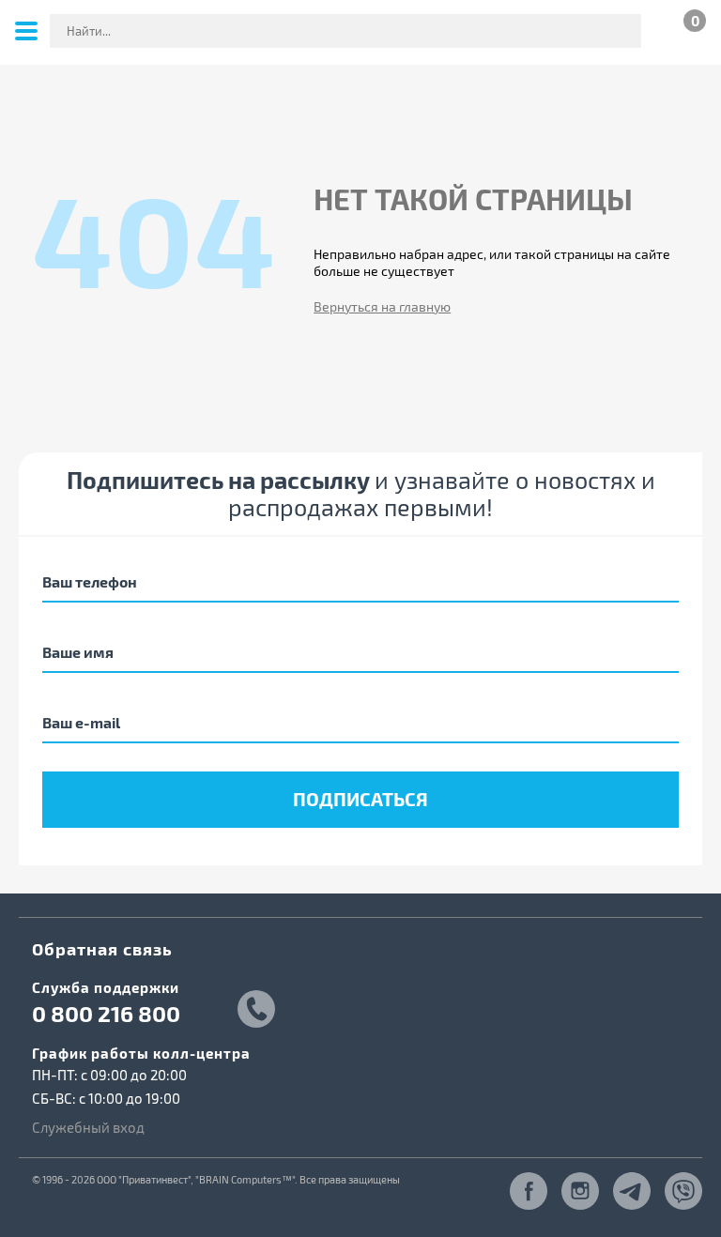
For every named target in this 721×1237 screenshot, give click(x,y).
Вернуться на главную (382, 306)
